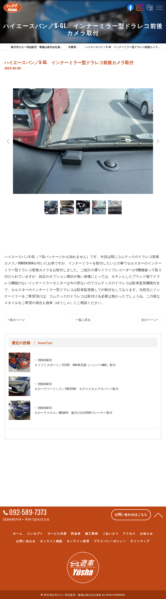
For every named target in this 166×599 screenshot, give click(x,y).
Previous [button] (8, 141)
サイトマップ (140, 541)
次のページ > (149, 319)
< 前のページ (16, 319)
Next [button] (157, 141)
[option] (83, 141)
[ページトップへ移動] (158, 514)
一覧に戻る (83, 319)
